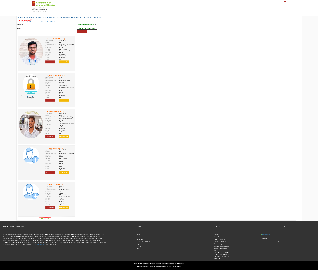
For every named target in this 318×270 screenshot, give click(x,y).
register (33, 96)
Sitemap (216, 234)
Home (138, 234)
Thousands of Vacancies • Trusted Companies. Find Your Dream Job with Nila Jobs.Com (221, 255)
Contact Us (140, 246)
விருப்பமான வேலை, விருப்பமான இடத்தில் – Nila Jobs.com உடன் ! (221, 248)
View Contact (50, 62)
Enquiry (139, 237)
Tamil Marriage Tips (219, 239)
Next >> (49, 218)
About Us (216, 237)
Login (138, 244)
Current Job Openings (143, 241)
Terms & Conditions (220, 241)
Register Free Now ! (40, 244)
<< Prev (41, 218)
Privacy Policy (218, 244)
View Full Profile (63, 62)
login (27, 96)
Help (138, 248)
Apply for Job (140, 239)
